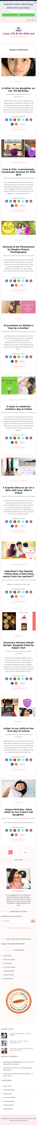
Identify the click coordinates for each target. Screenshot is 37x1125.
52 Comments (18, 736)
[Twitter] (32, 20)
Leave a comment (18, 96)
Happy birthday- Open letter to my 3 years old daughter (18, 812)
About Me (6, 955)
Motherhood (18, 81)
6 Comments (30, 178)
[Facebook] (27, 20)
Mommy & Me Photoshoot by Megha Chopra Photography (19, 249)
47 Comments (31, 331)
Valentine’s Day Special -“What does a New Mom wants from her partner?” (18, 574)
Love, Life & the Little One (19, 1118)
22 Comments (31, 412)
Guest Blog (6, 963)
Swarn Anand (7, 1068)
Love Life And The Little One (23, 94)
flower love (6, 1073)
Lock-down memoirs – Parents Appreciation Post (19, 1041)
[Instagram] (30, 20)
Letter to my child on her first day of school (18, 729)
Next (25, 852)
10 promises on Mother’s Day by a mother (19, 326)
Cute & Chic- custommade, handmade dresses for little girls (19, 172)
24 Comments (32, 580)
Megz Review (14, 162)
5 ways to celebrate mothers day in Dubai (18, 407)
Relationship (23, 564)
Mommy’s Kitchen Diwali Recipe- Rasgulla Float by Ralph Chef (18, 645)
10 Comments (32, 496)
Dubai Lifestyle (14, 399)
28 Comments (31, 818)
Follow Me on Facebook (18, 928)
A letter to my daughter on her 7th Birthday (18, 89)
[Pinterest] (35, 20)
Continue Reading (17, 129)
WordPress (24, 1120)
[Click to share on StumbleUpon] (16, 124)
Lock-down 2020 (8, 967)
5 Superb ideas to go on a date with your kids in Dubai (18, 490)
